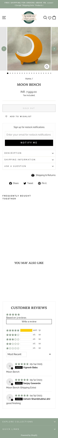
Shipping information (20, 160)
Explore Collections (18, 422)
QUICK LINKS (11, 429)
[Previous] (3, 48)
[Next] (54, 48)
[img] (22, 364)
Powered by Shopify (29, 435)
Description (13, 153)
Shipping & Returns (45, 175)
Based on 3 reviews (16, 317)
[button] (12, 330)
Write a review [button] (29, 321)
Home (28, 79)
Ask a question (15, 166)
